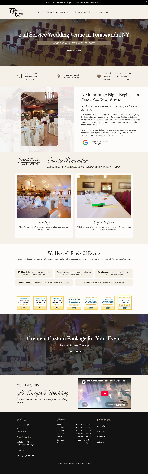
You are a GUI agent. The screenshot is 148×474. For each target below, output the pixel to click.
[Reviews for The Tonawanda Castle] (23, 297)
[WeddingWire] (91, 297)
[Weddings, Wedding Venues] (108, 297)
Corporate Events (104, 222)
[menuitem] (40, 12)
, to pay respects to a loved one (111, 282)
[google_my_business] (33, 456)
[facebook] (18, 456)
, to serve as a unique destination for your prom (50, 282)
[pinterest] (29, 456)
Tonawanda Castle (88, 114)
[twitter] (22, 456)
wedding (115, 130)
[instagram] (25, 456)
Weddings (44, 222)
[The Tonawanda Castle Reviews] (74, 303)
